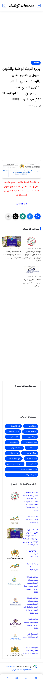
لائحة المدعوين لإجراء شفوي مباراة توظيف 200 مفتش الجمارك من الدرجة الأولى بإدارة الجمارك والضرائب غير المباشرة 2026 (30, 537)
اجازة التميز (33, 426)
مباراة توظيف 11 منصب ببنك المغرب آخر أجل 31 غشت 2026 (31, 624)
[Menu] (17, 677)
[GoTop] (7, 677)
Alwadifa (36, 62)
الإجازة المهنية (15, 426)
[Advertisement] (21, 37)
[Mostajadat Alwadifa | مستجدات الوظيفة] (21, 6)
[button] (30, 216)
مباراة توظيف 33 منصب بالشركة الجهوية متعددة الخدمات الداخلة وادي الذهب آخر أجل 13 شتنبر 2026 (30, 606)
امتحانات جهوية (14, 431)
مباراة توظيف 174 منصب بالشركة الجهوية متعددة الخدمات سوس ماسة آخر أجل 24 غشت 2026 (31, 585)
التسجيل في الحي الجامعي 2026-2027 (30, 636)
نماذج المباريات (31, 474)
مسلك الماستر (32, 453)
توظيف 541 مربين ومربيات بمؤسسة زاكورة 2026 (32, 519)
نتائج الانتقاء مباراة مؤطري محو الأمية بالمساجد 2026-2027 (30, 650)
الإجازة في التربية (31, 431)
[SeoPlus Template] (35, 666)
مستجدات (33, 447)
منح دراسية (15, 453)
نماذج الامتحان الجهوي (15, 463)
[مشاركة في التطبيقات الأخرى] (8, 216)
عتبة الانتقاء (14, 442)
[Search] (26, 677)
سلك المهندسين (31, 442)
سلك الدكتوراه (14, 436)
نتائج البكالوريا (32, 458)
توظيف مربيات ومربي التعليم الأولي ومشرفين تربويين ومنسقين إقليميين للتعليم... (31, 256)
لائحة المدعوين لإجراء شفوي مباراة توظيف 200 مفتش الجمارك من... (12, 254)
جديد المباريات (31, 436)
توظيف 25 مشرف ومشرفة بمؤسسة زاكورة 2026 (32, 566)
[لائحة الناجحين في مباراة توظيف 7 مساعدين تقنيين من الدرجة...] (31, 269)
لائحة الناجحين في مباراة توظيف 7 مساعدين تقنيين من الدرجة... (31, 282)
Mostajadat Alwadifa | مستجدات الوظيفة (19, 668)
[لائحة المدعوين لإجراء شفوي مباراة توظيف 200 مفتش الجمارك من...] (11, 241)
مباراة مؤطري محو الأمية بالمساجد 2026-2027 (32, 553)
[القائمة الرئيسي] (39, 5)
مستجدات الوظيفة (16, 447)
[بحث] (4, 5)
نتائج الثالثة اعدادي (14, 458)
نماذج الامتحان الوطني (29, 469)
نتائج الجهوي (32, 463)
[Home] (36, 677)
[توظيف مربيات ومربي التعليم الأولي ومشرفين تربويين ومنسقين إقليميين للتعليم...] (31, 241)
